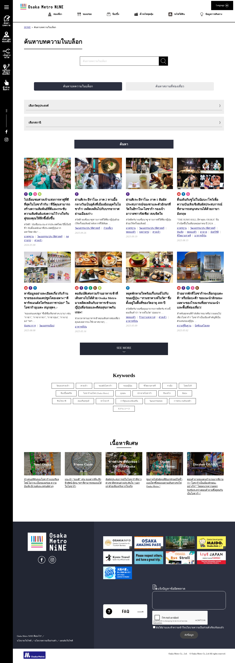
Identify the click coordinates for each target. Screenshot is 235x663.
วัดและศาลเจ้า (62, 386)
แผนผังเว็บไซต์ (66, 641)
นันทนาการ (30, 325)
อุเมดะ (123, 393)
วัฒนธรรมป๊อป (46, 325)
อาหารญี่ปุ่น (200, 235)
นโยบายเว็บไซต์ (24, 641)
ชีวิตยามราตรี (184, 235)
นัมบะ (184, 393)
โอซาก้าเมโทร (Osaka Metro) (96, 393)
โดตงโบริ (188, 386)
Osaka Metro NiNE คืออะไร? (29, 636)
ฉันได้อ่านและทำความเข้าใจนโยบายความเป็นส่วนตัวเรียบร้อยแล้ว (190, 627)
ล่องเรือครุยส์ (83, 401)
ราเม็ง (169, 386)
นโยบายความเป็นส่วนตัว (46, 641)
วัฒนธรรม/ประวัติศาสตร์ (49, 236)
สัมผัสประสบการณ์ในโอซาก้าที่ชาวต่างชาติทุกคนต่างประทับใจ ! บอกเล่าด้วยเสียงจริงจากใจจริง (124, 483)
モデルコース (124, 409)
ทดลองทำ (131, 232)
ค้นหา (124, 144)
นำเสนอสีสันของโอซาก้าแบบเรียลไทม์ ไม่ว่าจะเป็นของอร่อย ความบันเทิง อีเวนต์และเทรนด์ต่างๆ (41, 483)
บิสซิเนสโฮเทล (202, 325)
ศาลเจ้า (38, 240)
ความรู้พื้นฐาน (184, 325)
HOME (27, 27)
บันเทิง (180, 232)
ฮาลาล (203, 232)
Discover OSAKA (205, 464)
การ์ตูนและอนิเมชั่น (129, 401)
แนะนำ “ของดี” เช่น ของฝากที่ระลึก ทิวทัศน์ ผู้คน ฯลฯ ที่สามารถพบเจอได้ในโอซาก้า (83, 483)
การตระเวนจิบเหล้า (182, 401)
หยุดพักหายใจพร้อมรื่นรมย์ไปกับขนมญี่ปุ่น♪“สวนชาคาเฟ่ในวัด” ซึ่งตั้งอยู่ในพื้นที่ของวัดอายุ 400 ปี (148, 298)
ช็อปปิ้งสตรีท (66, 393)
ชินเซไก (167, 393)
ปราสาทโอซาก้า (144, 393)
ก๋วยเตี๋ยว (108, 228)
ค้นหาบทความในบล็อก (45, 27)
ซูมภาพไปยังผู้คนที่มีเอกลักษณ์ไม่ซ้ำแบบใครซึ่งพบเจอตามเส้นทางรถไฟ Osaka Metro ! (164, 483)
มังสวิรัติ (215, 232)
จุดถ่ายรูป (144, 232)
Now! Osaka (42, 464)
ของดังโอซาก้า (105, 386)
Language (220, 5)
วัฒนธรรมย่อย (155, 401)
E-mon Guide (83, 464)
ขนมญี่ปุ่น (127, 386)
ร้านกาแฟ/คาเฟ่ (147, 317)
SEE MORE (124, 347)
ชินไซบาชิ (61, 401)
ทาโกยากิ (105, 401)
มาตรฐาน (29, 236)
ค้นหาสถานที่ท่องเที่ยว (170, 86)
